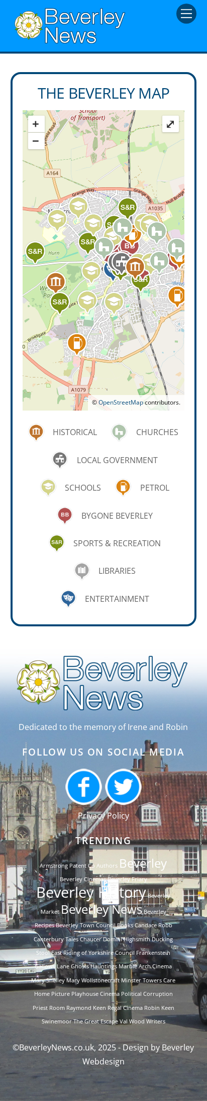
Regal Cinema (125, 1007)
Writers (155, 1021)
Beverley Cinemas (83, 879)
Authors (107, 865)
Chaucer (90, 939)
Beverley (143, 863)
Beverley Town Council (86, 925)
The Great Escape (95, 1021)
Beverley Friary (127, 879)
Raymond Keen (86, 1007)
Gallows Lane (52, 966)
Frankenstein (153, 952)
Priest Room (49, 1007)
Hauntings (103, 966)
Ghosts (80, 966)
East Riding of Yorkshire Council (93, 952)
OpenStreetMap (120, 402)
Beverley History (91, 892)
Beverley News (101, 909)
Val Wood (132, 1021)
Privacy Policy (103, 815)
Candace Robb (153, 925)
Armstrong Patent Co (67, 865)
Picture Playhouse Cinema (85, 993)
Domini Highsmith (126, 939)
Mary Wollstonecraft (93, 980)
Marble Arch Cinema (145, 966)
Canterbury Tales (56, 939)
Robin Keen (159, 1007)
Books (125, 925)
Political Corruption (147, 993)
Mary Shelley (48, 980)
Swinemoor (57, 1021)
